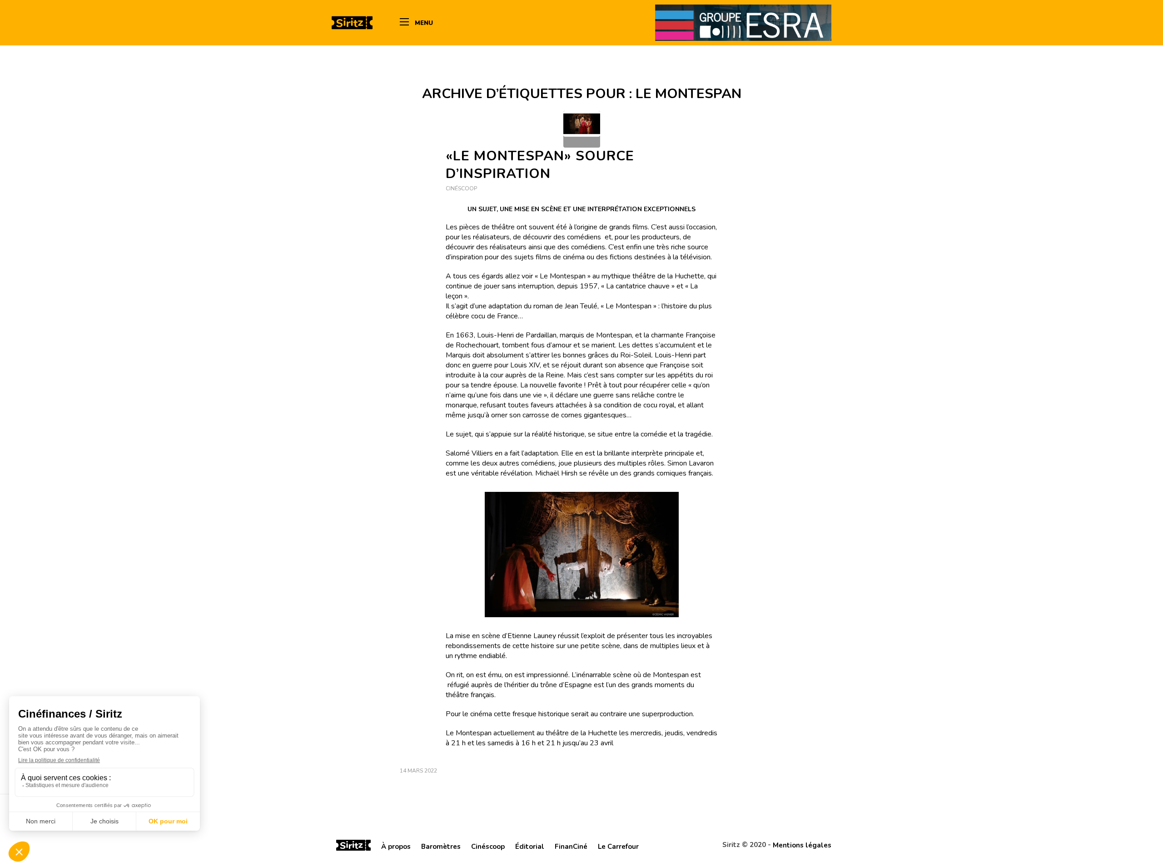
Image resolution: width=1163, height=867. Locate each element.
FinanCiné (571, 846)
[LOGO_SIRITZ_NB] (352, 22)
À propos (396, 846)
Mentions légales (802, 845)
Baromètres (441, 846)
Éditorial (529, 846)
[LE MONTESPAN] (581, 129)
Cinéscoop (461, 188)
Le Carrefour (618, 846)
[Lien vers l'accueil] (353, 846)
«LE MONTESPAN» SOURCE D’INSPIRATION (540, 165)
